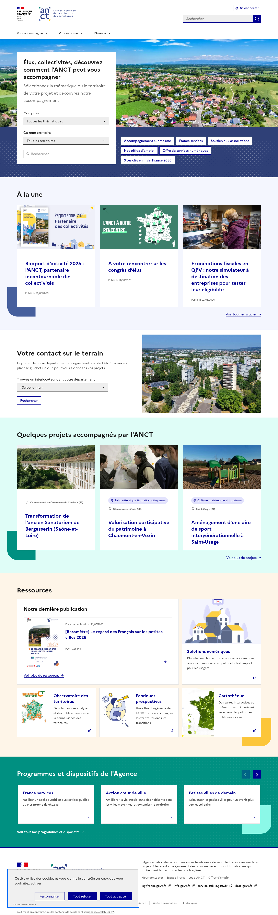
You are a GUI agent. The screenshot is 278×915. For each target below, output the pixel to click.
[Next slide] (257, 774)
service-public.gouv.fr (213, 886)
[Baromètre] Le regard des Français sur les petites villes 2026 (114, 634)
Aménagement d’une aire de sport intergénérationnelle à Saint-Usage (221, 532)
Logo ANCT (197, 878)
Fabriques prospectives (149, 699)
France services (191, 140)
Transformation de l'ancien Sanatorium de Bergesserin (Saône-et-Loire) (52, 525)
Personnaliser (49, 896)
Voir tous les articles (241, 314)
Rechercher (257, 19)
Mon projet (32, 113)
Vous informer (68, 33)
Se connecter (249, 8)
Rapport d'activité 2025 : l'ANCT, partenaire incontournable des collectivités (54, 273)
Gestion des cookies (164, 903)
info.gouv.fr (182, 886)
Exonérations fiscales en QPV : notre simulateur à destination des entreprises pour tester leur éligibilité (220, 276)
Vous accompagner (30, 33)
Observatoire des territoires (71, 699)
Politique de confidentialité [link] (24, 904)
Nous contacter (152, 878)
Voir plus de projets (241, 557)
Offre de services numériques (185, 150)
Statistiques (190, 903)
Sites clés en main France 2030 (148, 160)
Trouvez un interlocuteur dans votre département (56, 379)
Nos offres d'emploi (139, 150)
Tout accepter (116, 896)
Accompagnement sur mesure (147, 140)
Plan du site (139, 903)
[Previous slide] (246, 774)
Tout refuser (82, 896)
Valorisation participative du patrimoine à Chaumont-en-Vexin (138, 529)
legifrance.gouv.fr (153, 886)
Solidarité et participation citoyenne (139, 500)
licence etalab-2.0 (99, 912)
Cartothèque (231, 696)
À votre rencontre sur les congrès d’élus (137, 267)
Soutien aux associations (230, 140)
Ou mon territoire (37, 132)
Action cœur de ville (126, 793)
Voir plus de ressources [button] (41, 675)
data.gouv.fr (243, 886)
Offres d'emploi (219, 878)
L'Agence (100, 33)
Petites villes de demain (212, 793)
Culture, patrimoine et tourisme (219, 500)
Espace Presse (175, 878)
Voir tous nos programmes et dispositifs (48, 831)
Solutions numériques (208, 651)
